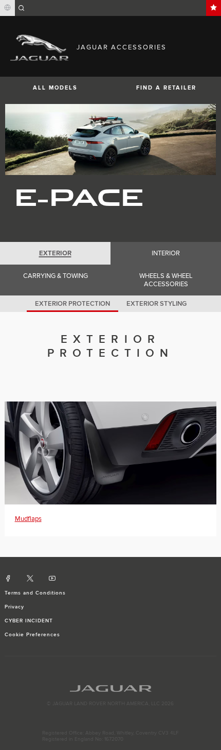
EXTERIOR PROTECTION (72, 304)
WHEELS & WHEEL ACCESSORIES (166, 280)
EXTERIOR (55, 253)
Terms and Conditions (35, 593)
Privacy (14, 607)
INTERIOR (166, 253)
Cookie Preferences (33, 635)
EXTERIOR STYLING (156, 304)
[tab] (55, 253)
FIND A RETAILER (166, 87)
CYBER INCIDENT (29, 621)
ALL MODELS (55, 87)
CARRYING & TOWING (55, 276)
